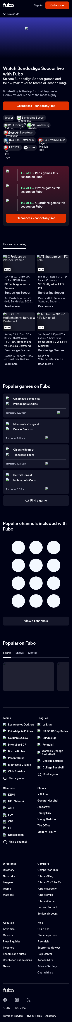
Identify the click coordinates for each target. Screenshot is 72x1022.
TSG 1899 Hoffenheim (22, 139)
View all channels (36, 621)
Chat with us (45, 972)
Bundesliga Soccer (33, 117)
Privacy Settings (47, 966)
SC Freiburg (16, 125)
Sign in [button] (38, 5)
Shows (20, 652)
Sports (7, 652)
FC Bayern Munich (54, 139)
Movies (32, 652)
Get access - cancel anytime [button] (36, 106)
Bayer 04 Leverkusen (21, 132)
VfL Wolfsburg (40, 125)
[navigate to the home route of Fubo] (8, 5)
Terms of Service (13, 1015)
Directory (50, 1015)
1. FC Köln (14, 147)
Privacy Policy (34, 1015)
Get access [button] (57, 5)
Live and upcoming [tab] (14, 244)
